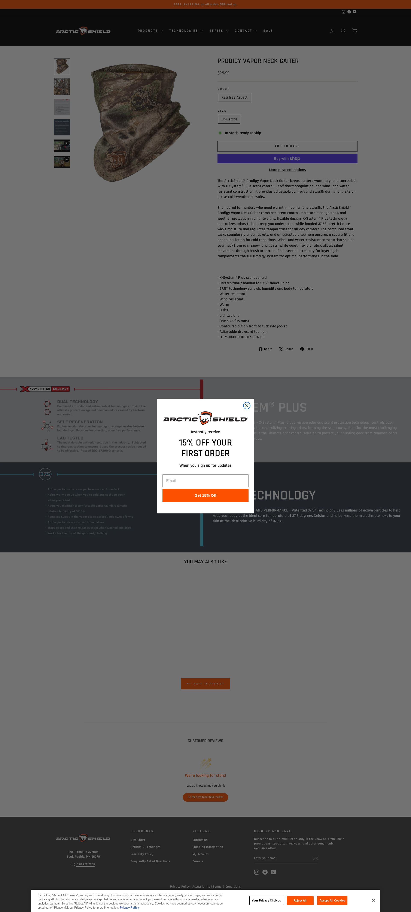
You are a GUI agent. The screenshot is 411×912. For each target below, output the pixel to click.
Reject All (300, 900)
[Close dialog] (246, 405)
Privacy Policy (129, 907)
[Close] (373, 900)
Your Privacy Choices (266, 900)
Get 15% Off (205, 495)
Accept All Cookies (332, 900)
